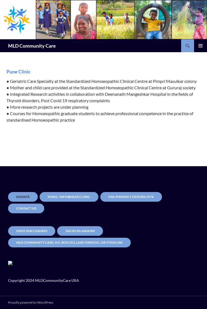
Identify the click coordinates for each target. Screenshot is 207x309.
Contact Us (26, 208)
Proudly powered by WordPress (30, 302)
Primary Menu (200, 45)
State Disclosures (31, 231)
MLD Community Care (32, 46)
